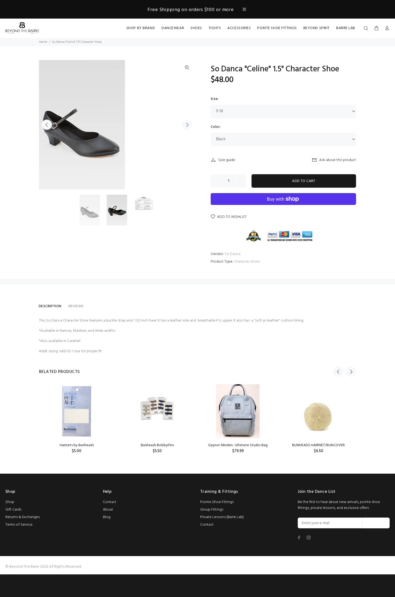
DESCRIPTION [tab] (50, 306)
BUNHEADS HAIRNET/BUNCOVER (318, 445)
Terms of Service (19, 525)
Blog (106, 517)
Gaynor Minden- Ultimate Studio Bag (238, 445)
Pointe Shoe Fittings (217, 502)
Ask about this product (337, 160)
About (108, 510)
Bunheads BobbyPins (157, 445)
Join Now (376, 523)
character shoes (247, 262)
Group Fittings (211, 510)
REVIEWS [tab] (76, 306)
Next (187, 125)
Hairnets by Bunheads (77, 445)
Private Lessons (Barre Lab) (222, 517)
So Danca (232, 254)
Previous (47, 125)
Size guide (226, 160)
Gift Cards (13, 510)
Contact (109, 502)
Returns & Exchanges (22, 517)
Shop (9, 502)
